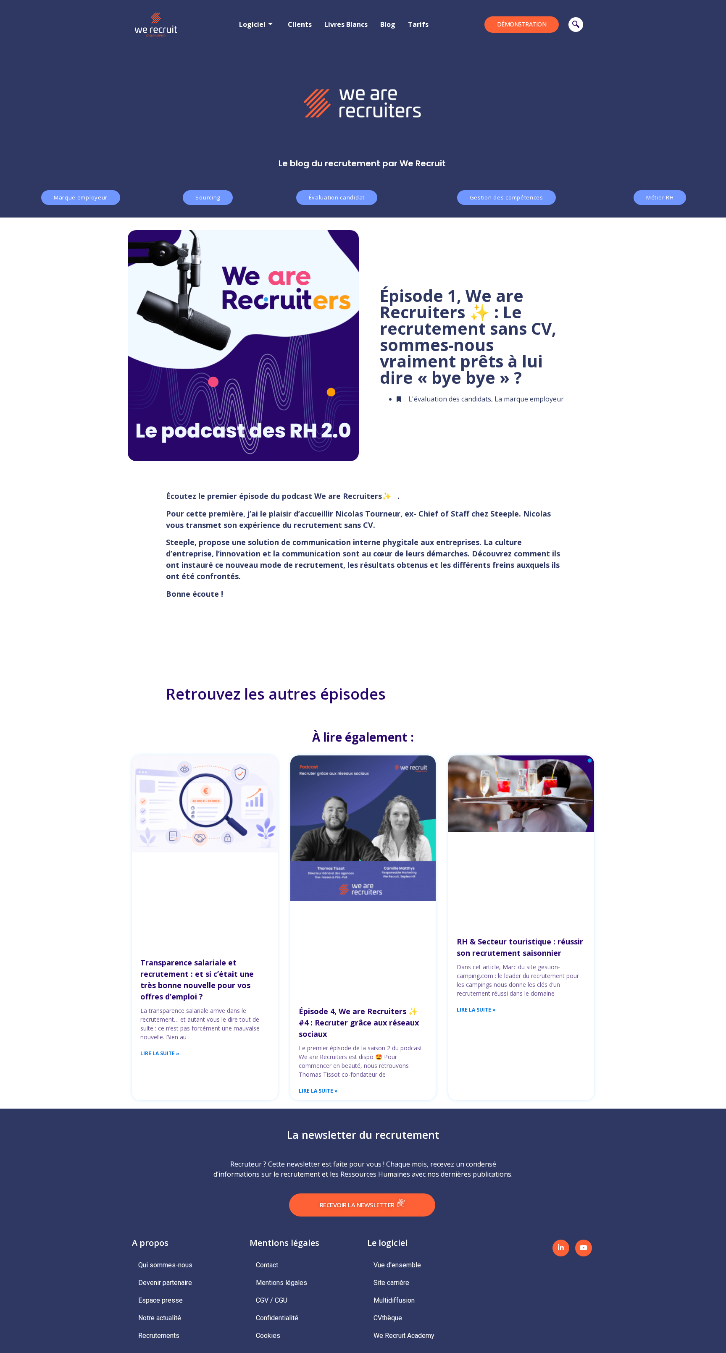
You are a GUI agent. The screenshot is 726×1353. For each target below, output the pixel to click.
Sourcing (207, 197)
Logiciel (252, 24)
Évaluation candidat (337, 197)
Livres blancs (346, 24)
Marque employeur (81, 197)
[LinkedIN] (560, 1248)
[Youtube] (583, 1248)
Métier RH (659, 197)
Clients (300, 24)
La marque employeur (529, 399)
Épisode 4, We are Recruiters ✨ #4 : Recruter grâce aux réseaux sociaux (359, 1022)
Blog (387, 24)
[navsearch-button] (575, 24)
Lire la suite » (159, 1053)
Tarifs (418, 24)
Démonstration (522, 24)
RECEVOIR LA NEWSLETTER (357, 1205)
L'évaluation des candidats (449, 399)
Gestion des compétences (506, 197)
